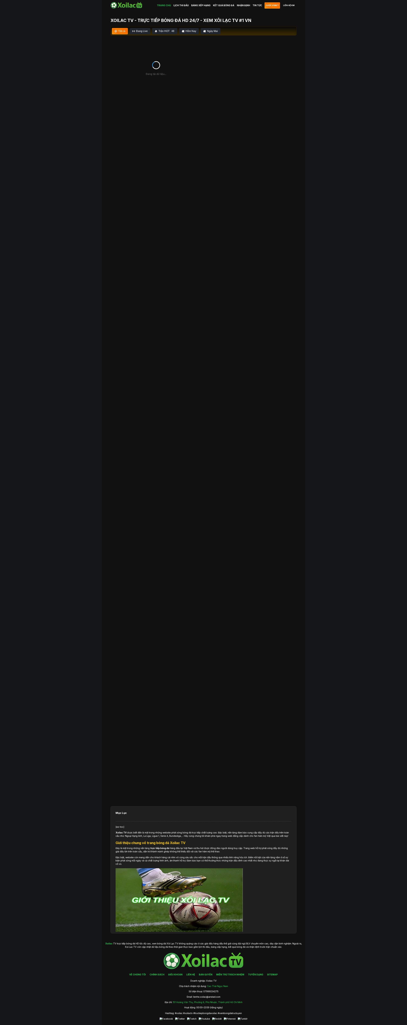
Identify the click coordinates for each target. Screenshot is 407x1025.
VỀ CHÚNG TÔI (137, 974)
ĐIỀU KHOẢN (175, 974)
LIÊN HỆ (190, 974)
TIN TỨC (257, 5)
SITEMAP (272, 974)
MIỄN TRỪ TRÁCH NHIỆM (230, 974)
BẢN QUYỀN (205, 974)
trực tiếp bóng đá (159, 848)
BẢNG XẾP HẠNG (200, 5)
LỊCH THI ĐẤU (181, 5)
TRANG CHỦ (164, 5)
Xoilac (119, 832)
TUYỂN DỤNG (255, 974)
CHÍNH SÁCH (157, 974)
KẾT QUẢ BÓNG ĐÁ (223, 5)
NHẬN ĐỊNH (243, 5)
